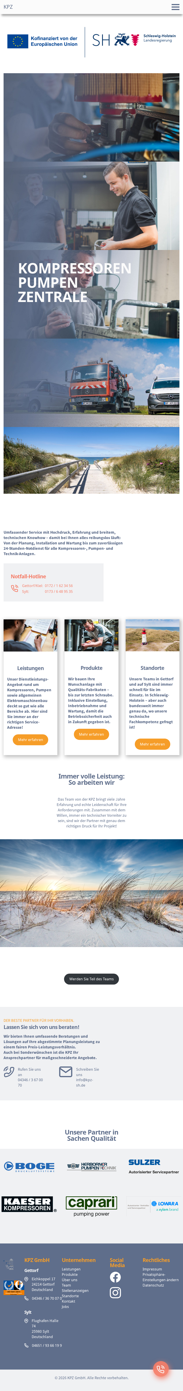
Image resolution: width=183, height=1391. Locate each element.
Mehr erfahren (30, 739)
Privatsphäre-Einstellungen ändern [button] (161, 1277)
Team (66, 1285)
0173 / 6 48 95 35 (59, 591)
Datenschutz (153, 1285)
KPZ (8, 6)
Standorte (70, 1295)
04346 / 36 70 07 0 (47, 1298)
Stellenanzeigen (75, 1290)
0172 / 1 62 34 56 (59, 585)
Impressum (152, 1269)
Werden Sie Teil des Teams (91, 979)
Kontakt (68, 1301)
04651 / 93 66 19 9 (47, 1345)
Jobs (65, 1306)
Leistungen (71, 1269)
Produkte (70, 1274)
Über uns (69, 1279)
